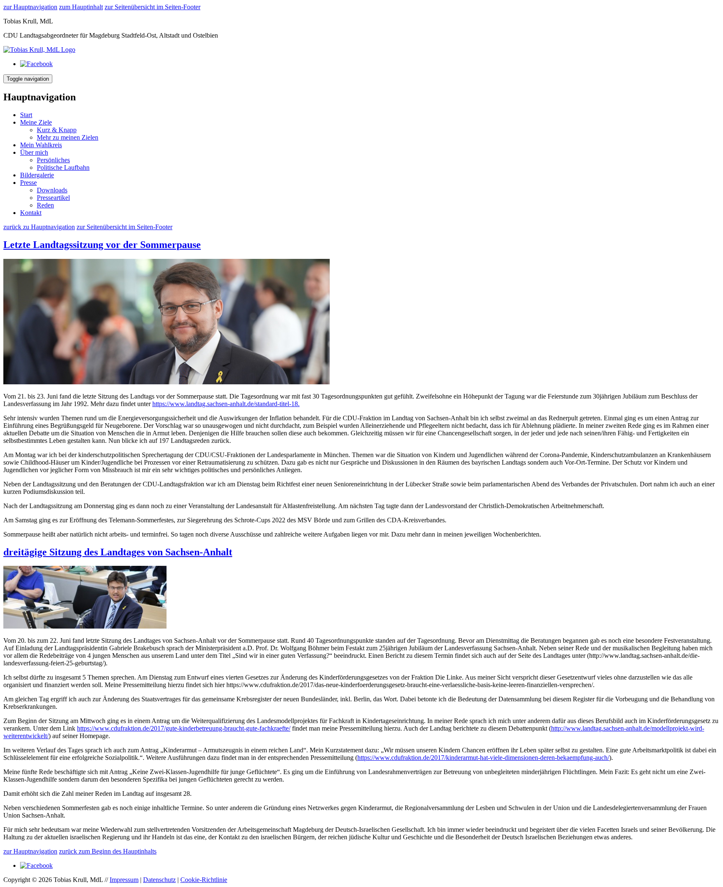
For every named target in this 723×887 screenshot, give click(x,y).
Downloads (52, 190)
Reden (45, 205)
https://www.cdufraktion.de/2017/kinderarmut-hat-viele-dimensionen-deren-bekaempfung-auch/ (483, 757)
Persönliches (53, 160)
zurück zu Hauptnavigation (39, 226)
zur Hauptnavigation (30, 6)
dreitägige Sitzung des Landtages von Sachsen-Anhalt (117, 552)
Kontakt (30, 212)
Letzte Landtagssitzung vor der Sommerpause (102, 244)
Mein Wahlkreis (41, 144)
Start (26, 114)
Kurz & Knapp (57, 129)
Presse (28, 182)
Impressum (124, 879)
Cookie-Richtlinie (203, 879)
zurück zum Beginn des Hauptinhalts (107, 851)
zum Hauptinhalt (81, 6)
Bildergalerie (37, 175)
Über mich (34, 152)
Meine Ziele (36, 122)
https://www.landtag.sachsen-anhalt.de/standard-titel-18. (226, 403)
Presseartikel (53, 197)
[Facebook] (36, 63)
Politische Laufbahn (63, 167)
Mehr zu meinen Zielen (67, 137)
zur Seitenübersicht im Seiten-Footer (152, 6)
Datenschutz (159, 879)
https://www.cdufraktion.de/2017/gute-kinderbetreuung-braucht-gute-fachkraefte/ (183, 728)
